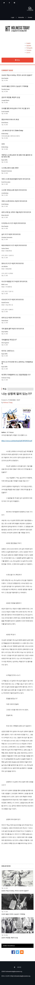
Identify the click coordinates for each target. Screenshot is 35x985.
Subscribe (21, 17)
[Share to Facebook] (13, 952)
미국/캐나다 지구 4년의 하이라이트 (13, 223)
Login (12, 17)
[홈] (17, 29)
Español (28, 45)
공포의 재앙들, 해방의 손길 (10, 97)
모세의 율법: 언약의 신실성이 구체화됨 (14, 86)
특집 (5, 389)
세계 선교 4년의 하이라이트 (11, 317)
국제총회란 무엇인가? (9, 340)
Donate (30, 17)
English (28, 43)
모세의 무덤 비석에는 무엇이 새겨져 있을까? (16, 75)
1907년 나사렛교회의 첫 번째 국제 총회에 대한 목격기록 (16, 156)
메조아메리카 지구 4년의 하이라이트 (14, 245)
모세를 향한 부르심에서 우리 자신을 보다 (15, 108)
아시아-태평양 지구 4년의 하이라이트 (14, 281)
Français (28, 50)
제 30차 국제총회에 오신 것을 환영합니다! (15, 375)
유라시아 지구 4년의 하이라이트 (12, 263)
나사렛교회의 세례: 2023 (9, 168)
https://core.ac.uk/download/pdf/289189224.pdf (16, 441)
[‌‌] (4, 2)
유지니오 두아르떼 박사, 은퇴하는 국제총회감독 (17, 363)
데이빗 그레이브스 (7, 351)
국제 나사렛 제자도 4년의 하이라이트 (14, 201)
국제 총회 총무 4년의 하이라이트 (12, 329)
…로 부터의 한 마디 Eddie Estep (12, 130)
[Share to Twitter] (17, 952)
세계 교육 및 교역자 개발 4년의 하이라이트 (16, 212)
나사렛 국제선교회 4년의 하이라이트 (14, 190)
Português (29, 48)
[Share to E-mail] (22, 952)
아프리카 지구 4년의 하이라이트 (12, 299)
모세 (3, 144)
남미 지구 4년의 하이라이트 (11, 234)
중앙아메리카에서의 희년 (10, 119)
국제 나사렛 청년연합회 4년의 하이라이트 (15, 179)
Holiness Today (8, 402)
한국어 (28, 52)
